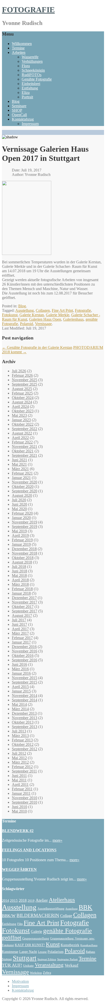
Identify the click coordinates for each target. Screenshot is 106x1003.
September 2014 (24, 700)
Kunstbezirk (70, 945)
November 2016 (24, 651)
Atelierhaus (62, 900)
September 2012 (24, 749)
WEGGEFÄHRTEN (19, 869)
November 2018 (24, 553)
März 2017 (20, 633)
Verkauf (71, 965)
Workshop (36, 973)
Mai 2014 (19, 704)
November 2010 (24, 798)
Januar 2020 (21, 518)
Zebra (47, 973)
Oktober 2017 (23, 607)
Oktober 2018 (23, 558)
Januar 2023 (21, 420)
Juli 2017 (19, 620)
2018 (23, 900)
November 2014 (24, 695)
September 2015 (24, 682)
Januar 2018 (21, 593)
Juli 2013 (19, 731)
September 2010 (24, 802)
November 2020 (24, 482)
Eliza (26, 92)
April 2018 (20, 580)
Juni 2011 (19, 775)
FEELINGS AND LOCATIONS (29, 850)
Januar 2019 (21, 544)
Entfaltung (30, 88)
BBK (85, 907)
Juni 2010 (19, 807)
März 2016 (20, 669)
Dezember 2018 (24, 549)
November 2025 (24, 380)
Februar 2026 (22, 375)
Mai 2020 (19, 509)
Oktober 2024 (23, 398)
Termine (18, 48)
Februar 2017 (22, 638)
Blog (15, 101)
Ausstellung (24, 310)
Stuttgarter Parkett (67, 959)
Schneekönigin (33, 70)
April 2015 (20, 687)
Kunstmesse (10, 952)
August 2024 (22, 402)
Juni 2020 (19, 504)
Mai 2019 (19, 531)
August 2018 (22, 562)
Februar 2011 (22, 789)
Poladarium (56, 952)
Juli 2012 (19, 753)
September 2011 (24, 771)
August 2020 (22, 495)
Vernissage (43, 324)
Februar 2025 (22, 393)
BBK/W (9, 915)
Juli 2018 (19, 566)
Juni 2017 (19, 624)
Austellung (71, 908)
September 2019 (24, 526)
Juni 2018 (19, 571)
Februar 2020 (22, 513)
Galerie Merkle (57, 315)
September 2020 (24, 491)
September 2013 (24, 727)
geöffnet (11, 938)
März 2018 (20, 584)
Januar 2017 (21, 642)
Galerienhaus (73, 319)
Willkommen (22, 44)
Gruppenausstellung (35, 938)
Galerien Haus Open (45, 319)
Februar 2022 (22, 442)
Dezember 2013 (24, 713)
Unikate (28, 965)
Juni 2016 (19, 664)
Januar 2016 (21, 673)
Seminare (19, 106)
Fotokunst (10, 315)
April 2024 (20, 406)
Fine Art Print (62, 310)
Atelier (41, 900)
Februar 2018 (22, 589)
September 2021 (24, 455)
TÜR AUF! (12, 965)
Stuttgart (24, 958)
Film (20, 924)
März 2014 (20, 709)
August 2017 (22, 615)
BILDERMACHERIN (38, 915)
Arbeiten (18, 52)
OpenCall (19, 115)
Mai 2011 (19, 780)
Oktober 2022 (23, 424)
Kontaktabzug (23, 119)
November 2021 (24, 446)
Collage (66, 916)
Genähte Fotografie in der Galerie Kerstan (37, 347)
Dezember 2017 (24, 598)
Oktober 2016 (23, 655)
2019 (31, 900)
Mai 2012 (19, 758)
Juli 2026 (19, 371)
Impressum (30, 124)
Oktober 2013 (23, 722)
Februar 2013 (22, 740)
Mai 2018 (19, 575)
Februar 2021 (22, 473)
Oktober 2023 (23, 411)
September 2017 (24, 611)
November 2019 (24, 522)
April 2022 (20, 438)
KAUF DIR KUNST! (30, 945)
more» (57, 840)
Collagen (43, 310)
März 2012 (20, 762)
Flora (26, 66)
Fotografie (83, 310)
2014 (5, 900)
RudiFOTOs (31, 75)
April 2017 (20, 629)
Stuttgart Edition (46, 959)
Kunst (53, 944)
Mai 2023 (19, 415)
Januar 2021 (21, 478)
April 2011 (20, 784)
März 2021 (20, 469)
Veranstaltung (49, 965)
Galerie (36, 931)
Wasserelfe (30, 57)
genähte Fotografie (67, 930)
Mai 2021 (19, 464)
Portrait (27, 97)
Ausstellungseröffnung (50, 908)
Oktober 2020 (23, 486)
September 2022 (24, 429)
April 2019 (20, 535)
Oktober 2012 (23, 744)
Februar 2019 (22, 540)
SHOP (17, 110)
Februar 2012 (22, 767)
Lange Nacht (28, 952)
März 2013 (20, 735)
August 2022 (22, 433)
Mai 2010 (19, 811)
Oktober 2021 (23, 451)
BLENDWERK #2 (18, 831)
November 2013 (24, 718)
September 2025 (24, 384)
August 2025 (22, 389)
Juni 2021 (19, 460)
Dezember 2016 (24, 647)
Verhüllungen (32, 61)
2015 (14, 900)
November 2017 (24, 602)
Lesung (42, 952)
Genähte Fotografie (37, 79)
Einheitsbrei (31, 84)
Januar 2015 (21, 691)
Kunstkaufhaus (88, 945)
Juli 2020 (19, 500)
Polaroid (26, 324)
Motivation (20, 981)
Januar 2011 (21, 793)
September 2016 (24, 660)
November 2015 (24, 678)
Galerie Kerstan (31, 315)
